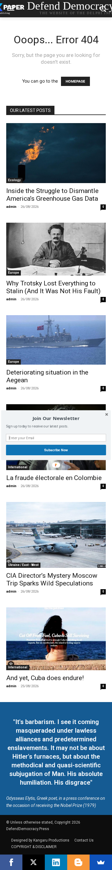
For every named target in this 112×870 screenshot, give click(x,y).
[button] (56, 418)
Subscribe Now (56, 450)
